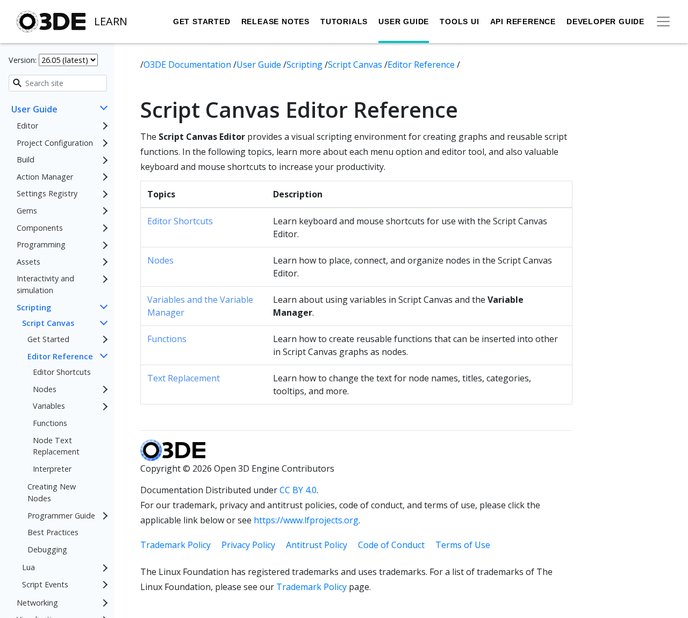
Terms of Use (462, 545)
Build (25, 160)
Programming (41, 245)
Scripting (34, 307)
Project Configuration (55, 143)
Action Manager (45, 177)
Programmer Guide (61, 515)
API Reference (523, 21)
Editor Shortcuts (62, 372)
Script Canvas (48, 323)
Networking (37, 603)
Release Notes (275, 21)
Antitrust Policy (316, 545)
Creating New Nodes (51, 493)
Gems (27, 210)
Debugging (47, 549)
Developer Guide (605, 21)
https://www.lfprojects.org (306, 520)
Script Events (45, 584)
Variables (49, 406)
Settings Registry (47, 194)
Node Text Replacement (56, 446)
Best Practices (52, 533)
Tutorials (344, 21)
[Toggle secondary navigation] (663, 21)
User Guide (403, 21)
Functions (50, 423)
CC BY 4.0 (298, 490)
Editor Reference (60, 356)
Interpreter (52, 469)
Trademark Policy (175, 545)
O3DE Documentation (188, 64)
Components (40, 228)
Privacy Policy (248, 545)
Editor (27, 125)
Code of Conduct (391, 545)
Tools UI (459, 21)
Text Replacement (183, 378)
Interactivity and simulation (45, 285)
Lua (28, 568)
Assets (28, 262)
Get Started (202, 21)
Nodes (44, 389)
